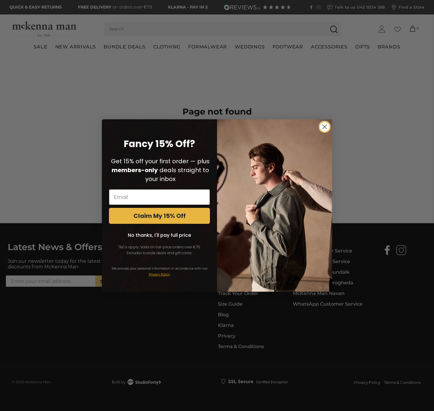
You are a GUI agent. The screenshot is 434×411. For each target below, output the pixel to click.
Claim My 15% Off (159, 216)
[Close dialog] (324, 127)
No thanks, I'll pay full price (159, 235)
